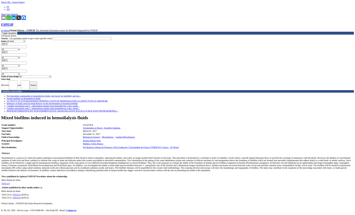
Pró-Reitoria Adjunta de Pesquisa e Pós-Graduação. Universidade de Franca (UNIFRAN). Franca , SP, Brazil (131, 147)
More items (6, 180)
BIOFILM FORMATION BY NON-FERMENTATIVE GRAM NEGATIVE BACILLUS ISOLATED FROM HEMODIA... (62, 111)
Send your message (9, 14)
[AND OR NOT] (4, 44)
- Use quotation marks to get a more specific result (26, 38)
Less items (15, 180)
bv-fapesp (5, 30)
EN (8, 9)
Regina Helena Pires (92, 141)
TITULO (6, 183)
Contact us (71, 210)
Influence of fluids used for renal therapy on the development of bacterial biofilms (42, 103)
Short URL (6, 2)
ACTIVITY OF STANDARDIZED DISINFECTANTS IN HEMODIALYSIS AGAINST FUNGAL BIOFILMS (57, 101)
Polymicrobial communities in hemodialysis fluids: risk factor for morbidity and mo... (44, 96)
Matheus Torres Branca (93, 144)
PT (8, 7)
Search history (18, 2)
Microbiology (108, 137)
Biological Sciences (91, 137)
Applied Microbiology (125, 137)
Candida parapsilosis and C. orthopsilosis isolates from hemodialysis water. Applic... (43, 108)
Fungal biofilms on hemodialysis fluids (23, 98)
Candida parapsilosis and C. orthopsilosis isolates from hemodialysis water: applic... (43, 106)
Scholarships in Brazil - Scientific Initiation (101, 128)
